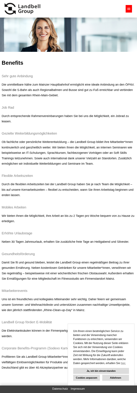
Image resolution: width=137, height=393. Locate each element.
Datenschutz (60, 388)
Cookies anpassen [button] (86, 377)
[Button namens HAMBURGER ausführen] (129, 9)
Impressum (78, 388)
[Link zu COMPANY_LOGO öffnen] (22, 9)
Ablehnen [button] (115, 377)
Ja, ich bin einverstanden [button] (101, 370)
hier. (123, 363)
